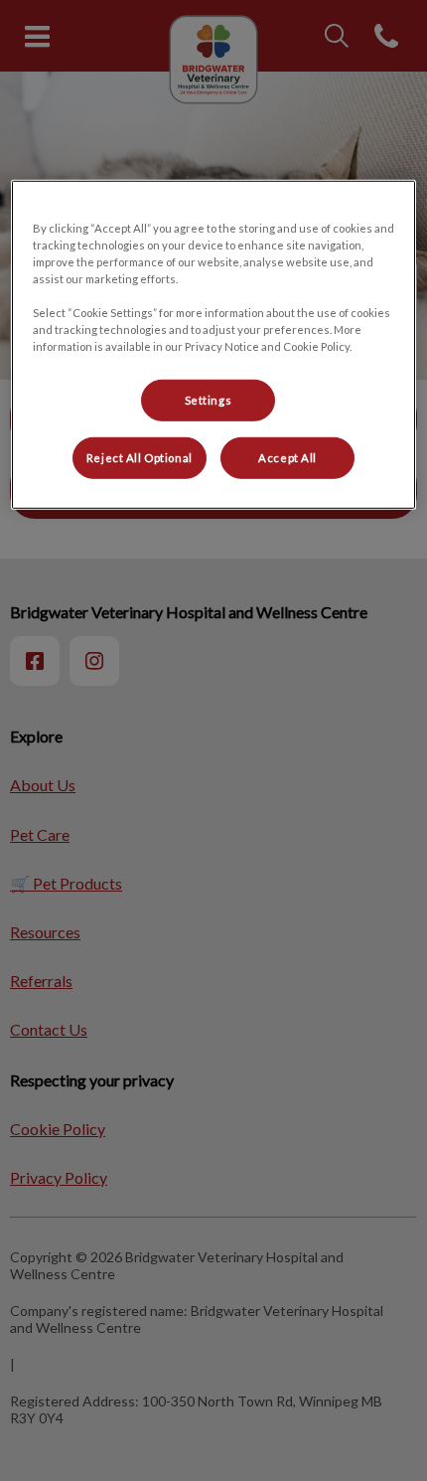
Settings (208, 400)
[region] (214, 344)
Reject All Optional (139, 457)
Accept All (287, 457)
